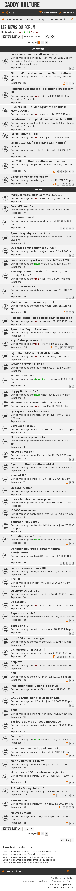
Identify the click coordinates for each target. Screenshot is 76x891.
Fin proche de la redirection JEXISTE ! (36, 402)
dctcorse (39, 290)
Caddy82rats (41, 816)
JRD (36, 209)
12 (62, 348)
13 (65, 348)
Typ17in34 (39, 150)
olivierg (38, 180)
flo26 (27, 32)
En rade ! (17, 736)
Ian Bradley (68, 878)
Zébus (37, 791)
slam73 (38, 467)
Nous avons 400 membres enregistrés (37, 772)
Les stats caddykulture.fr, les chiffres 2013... (41, 260)
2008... (15, 710)
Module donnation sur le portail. (33, 302)
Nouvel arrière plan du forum (30, 437)
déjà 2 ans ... (19, 626)
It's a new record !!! (24, 217)
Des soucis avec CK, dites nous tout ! (36, 54)
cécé (37, 641)
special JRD (19, 475)
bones (37, 251)
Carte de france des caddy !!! (31, 177)
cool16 (37, 57)
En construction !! (23, 488)
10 (73, 795)
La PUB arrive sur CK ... (26, 134)
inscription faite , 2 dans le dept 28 (34, 686)
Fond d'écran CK (22, 206)
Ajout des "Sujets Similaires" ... (31, 329)
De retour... (18, 602)
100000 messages (23, 510)
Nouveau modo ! (22, 375)
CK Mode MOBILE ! (23, 286)
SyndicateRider (42, 525)
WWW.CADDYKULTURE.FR (27, 364)
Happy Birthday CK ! (24, 391)
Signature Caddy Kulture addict (32, 464)
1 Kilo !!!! (16, 579)
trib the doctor (42, 236)
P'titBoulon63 (41, 775)
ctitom (37, 429)
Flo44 (37, 478)
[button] (46, 43)
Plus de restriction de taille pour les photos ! (41, 318)
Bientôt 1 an (19, 800)
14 (69, 348)
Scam (34, 32)
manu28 (39, 689)
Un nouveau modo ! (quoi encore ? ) (36, 748)
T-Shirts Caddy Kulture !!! (28, 788)
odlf (36, 455)
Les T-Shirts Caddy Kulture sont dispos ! (38, 161)
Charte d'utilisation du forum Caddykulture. (41, 73)
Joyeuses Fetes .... (23, 426)
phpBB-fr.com (67, 884)
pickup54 (39, 725)
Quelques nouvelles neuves (30, 411)
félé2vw (38, 803)
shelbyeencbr (41, 414)
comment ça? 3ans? (25, 522)
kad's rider (40, 76)
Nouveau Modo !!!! (23, 813)
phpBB (39, 881)
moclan (38, 513)
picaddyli (39, 164)
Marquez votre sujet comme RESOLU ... (37, 195)
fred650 (38, 122)
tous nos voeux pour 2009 (28, 568)
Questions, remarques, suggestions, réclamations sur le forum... (37, 63)
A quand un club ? (23, 613)
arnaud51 (39, 220)
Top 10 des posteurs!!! (26, 340)
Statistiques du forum (26, 536)
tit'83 (36, 367)
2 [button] (42, 42)
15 (73, 348)
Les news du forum (18, 27)
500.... (15, 673)
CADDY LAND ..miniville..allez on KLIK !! (37, 698)
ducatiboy (40, 379)
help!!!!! (16, 662)
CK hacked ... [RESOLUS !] (28, 649)
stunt (37, 676)
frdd (20, 32)
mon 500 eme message (27, 638)
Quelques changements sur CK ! (33, 248)
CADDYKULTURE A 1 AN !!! (27, 761)
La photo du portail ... (25, 590)
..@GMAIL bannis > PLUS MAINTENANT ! (37, 353)
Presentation (30, 99)
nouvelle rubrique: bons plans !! (32, 499)
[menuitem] (10, 12)
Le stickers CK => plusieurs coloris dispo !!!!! (41, 119)
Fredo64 (38, 555)
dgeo (37, 571)
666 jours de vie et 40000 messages (36, 721)
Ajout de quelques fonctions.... (32, 233)
